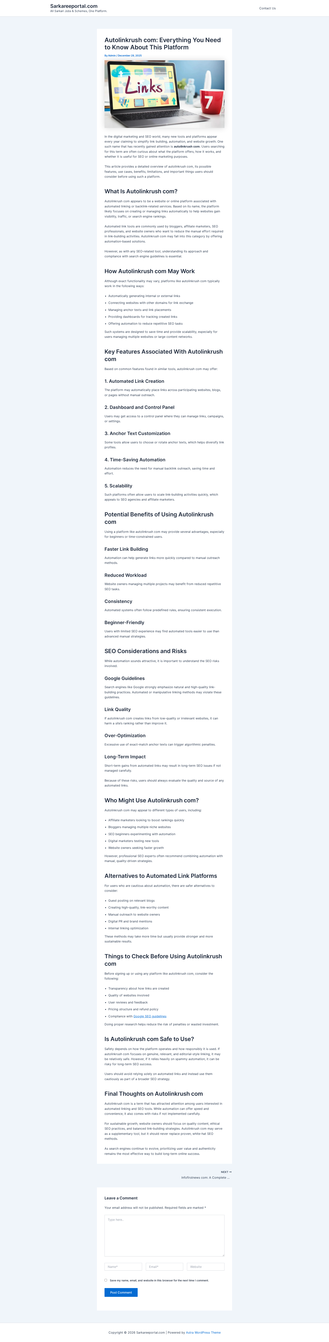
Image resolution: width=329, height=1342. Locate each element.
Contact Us (267, 8)
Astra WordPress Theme (203, 1332)
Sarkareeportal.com (73, 6)
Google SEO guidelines (149, 1016)
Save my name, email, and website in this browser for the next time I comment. (159, 1280)
